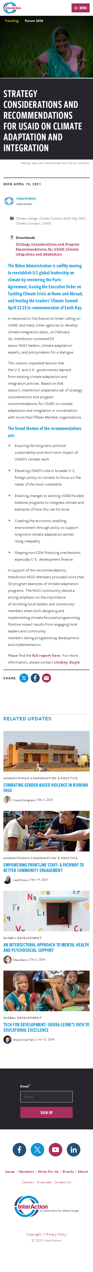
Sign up (46, 1112)
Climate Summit (50, 218)
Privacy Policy (56, 1234)
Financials (44, 1181)
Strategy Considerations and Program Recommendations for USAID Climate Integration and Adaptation (47, 248)
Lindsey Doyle (67, 662)
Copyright (33, 1234)
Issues (10, 1171)
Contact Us (62, 1181)
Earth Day (70, 218)
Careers (28, 1181)
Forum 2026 (34, 20)
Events (68, 1171)
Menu (83, 8)
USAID (46, 223)
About (83, 1171)
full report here (46, 655)
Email (25, 1086)
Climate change (26, 218)
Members (26, 1171)
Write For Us (48, 1171)
